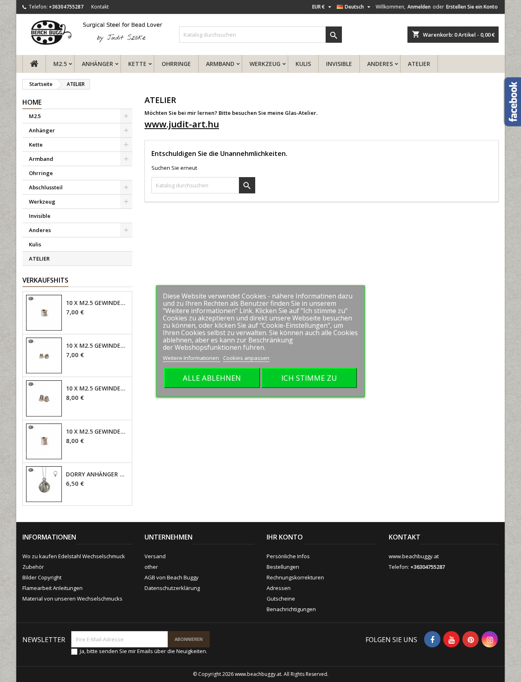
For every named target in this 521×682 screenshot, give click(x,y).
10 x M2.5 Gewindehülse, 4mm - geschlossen (97, 345)
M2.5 (60, 64)
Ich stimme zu (309, 378)
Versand (155, 556)
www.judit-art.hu (181, 124)
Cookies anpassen (246, 358)
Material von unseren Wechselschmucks (72, 598)
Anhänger (97, 64)
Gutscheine (281, 598)
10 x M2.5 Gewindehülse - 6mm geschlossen (97, 388)
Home (32, 102)
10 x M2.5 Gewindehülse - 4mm (97, 303)
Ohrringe (176, 64)
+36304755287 (66, 6)
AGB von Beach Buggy (171, 577)
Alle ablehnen (212, 378)
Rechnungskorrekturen (295, 577)
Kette (137, 64)
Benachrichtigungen (291, 609)
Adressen (279, 588)
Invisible (339, 64)
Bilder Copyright (41, 577)
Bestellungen (283, 566)
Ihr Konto (285, 537)
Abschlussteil (46, 187)
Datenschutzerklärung (172, 588)
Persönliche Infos (288, 556)
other (151, 566)
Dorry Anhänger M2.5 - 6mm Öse (97, 474)
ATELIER (419, 64)
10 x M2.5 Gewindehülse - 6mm (97, 431)
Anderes (380, 64)
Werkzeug (265, 64)
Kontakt (100, 6)
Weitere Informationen (191, 358)
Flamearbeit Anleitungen (52, 588)
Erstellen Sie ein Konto (472, 6)
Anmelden (419, 6)
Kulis (303, 64)
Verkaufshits (45, 280)
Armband (220, 64)
